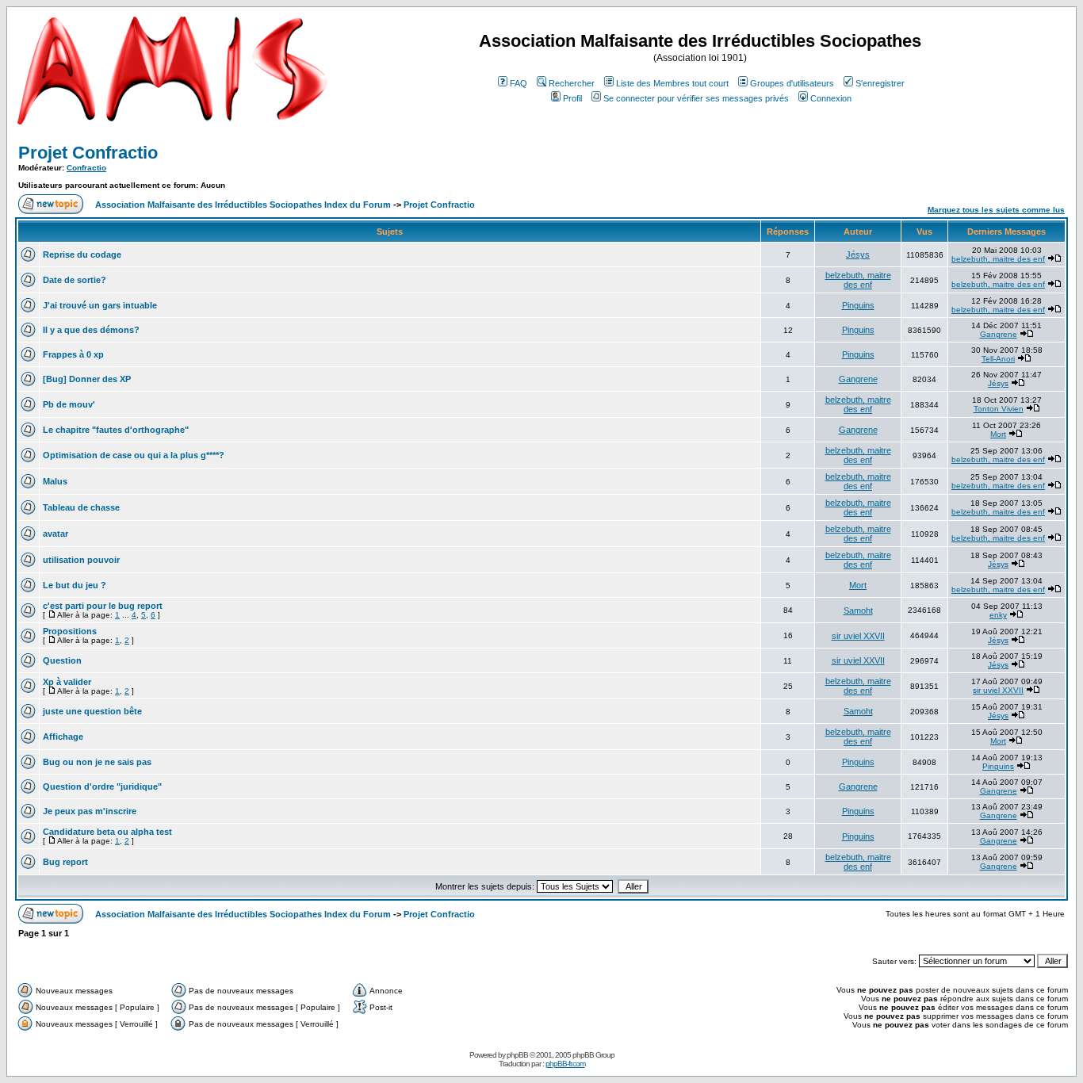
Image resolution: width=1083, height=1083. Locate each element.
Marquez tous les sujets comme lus (996, 209)
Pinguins (858, 305)
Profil (572, 98)
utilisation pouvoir (81, 559)
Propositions (70, 631)
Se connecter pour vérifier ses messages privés (696, 98)
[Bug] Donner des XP (87, 379)
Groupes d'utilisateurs (792, 83)
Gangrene (998, 334)
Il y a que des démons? (91, 330)
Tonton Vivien (999, 408)
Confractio (86, 167)
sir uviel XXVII (858, 636)
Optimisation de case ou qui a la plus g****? (133, 455)
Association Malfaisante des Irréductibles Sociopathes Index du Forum (243, 204)
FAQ (518, 83)
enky (998, 614)
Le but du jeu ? (74, 585)
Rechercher (572, 83)
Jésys (858, 254)
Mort (998, 434)
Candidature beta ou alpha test (107, 831)
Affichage (63, 736)
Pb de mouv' (69, 404)
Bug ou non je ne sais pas (97, 762)
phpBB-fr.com (565, 1063)
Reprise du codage (82, 254)
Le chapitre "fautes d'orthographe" (116, 429)
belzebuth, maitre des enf (998, 258)
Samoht (858, 610)
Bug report (65, 862)
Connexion (830, 98)
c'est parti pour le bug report (103, 605)
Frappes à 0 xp (73, 354)
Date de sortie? (74, 280)
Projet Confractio (88, 153)
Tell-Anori (998, 358)
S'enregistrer (880, 83)
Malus (55, 481)
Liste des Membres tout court (672, 83)
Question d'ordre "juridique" (102, 786)
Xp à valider (67, 682)
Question (62, 660)
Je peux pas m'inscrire (89, 811)
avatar (55, 533)
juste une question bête (92, 711)
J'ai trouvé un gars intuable (100, 305)
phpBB (517, 1054)
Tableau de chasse (81, 507)
